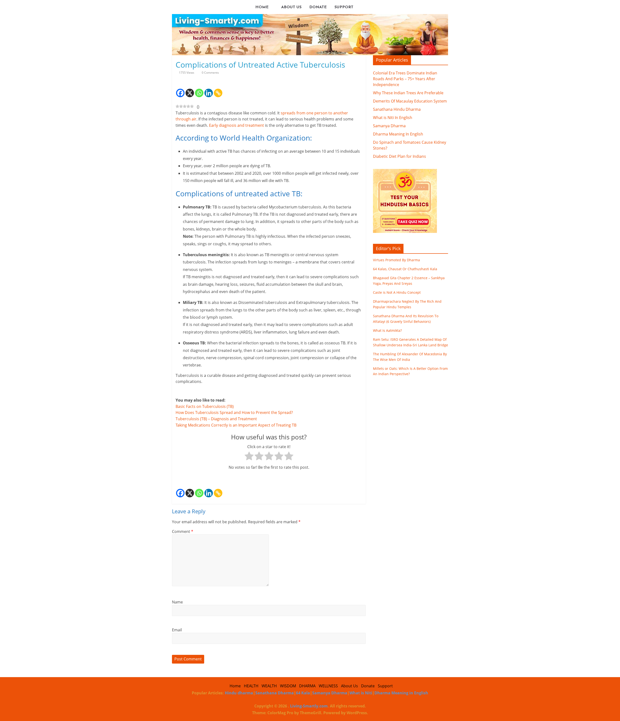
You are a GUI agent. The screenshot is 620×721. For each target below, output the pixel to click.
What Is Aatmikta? (387, 330)
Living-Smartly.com (308, 706)
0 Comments (210, 73)
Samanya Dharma (389, 125)
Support (343, 7)
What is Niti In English (392, 117)
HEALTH (251, 686)
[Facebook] (180, 89)
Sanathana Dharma (274, 693)
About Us (291, 7)
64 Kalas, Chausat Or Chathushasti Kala (405, 269)
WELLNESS (328, 686)
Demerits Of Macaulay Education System (410, 101)
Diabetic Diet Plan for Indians (399, 156)
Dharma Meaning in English (401, 693)
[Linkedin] (208, 89)
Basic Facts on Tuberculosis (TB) (205, 406)
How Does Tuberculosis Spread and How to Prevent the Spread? (234, 412)
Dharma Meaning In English (398, 134)
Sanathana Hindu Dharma (397, 109)
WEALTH (269, 686)
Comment (182, 531)
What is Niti (360, 693)
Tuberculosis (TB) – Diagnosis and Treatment (216, 418)
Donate (318, 7)
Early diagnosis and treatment (236, 125)
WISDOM (288, 686)
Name (177, 602)
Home (262, 7)
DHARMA (307, 686)
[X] (190, 89)
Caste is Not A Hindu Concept (397, 292)
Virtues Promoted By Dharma (396, 260)
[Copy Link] (218, 89)
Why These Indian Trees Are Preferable (408, 92)
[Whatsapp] (199, 89)
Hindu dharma (239, 693)
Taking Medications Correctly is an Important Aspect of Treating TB (236, 425)
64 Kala (303, 693)
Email (177, 630)
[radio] (249, 457)
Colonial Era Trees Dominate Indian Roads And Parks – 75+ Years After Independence (405, 78)
